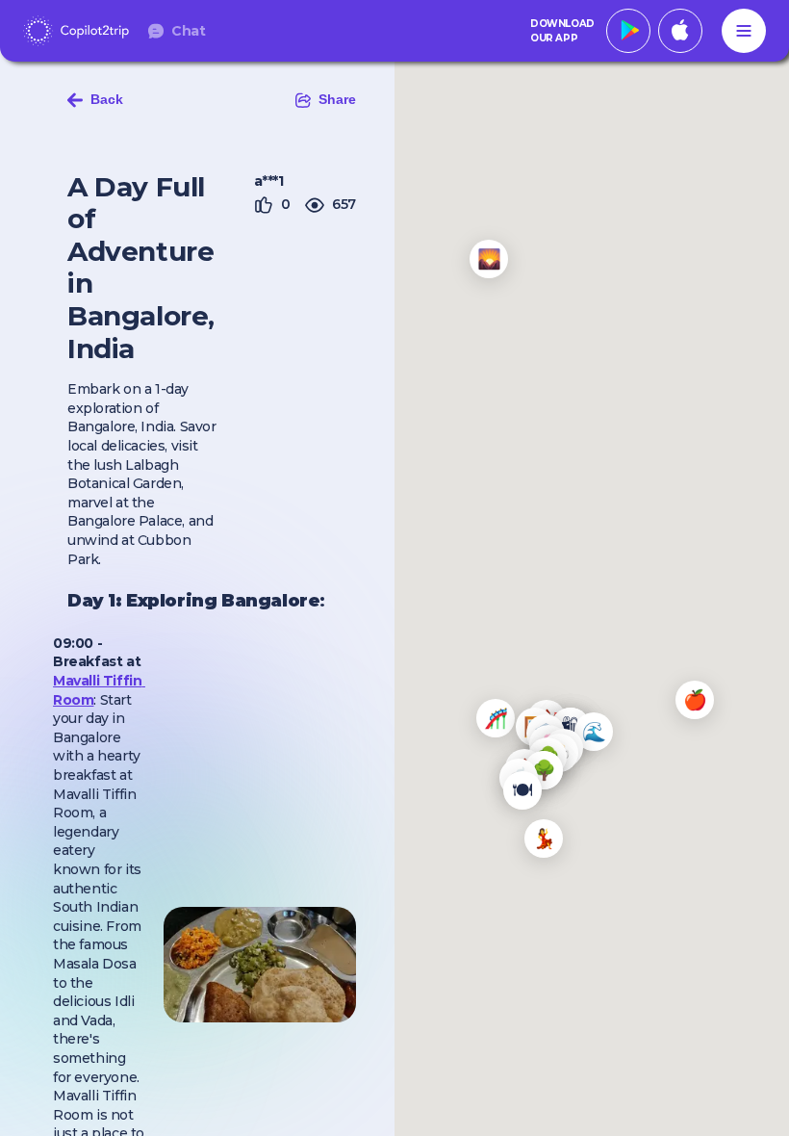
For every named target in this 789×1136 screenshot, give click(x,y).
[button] (694, 700)
